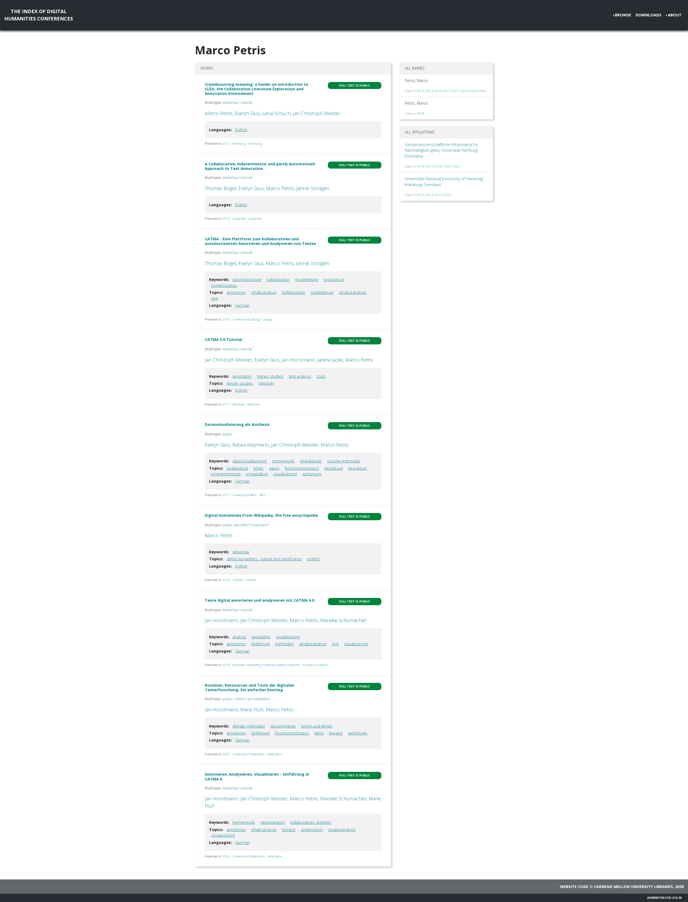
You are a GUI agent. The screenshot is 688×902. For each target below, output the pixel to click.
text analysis (300, 376)
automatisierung (246, 279)
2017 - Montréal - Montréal (241, 404)
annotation (242, 376)
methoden (284, 643)
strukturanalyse (352, 292)
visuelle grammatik (343, 461)
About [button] (675, 14)
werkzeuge (311, 473)
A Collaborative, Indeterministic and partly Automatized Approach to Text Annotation (260, 166)
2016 (438, 91)
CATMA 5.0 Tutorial (223, 339)
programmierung (226, 473)
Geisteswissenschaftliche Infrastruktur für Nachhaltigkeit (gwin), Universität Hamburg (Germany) (441, 150)
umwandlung (257, 473)
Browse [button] (623, 14)
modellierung (306, 279)
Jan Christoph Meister (316, 113)
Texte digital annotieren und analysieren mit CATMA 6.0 (259, 600)
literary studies (270, 376)
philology (266, 383)
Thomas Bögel (220, 188)
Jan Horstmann (298, 359)
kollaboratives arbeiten (310, 822)
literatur (336, 733)
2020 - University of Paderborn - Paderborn (252, 754)
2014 (429, 91)
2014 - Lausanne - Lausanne (241, 218)
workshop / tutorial (237, 102)
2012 (420, 91)
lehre (319, 733)
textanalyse (334, 279)
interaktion (357, 468)
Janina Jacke (330, 359)
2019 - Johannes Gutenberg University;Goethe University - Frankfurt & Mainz (275, 665)
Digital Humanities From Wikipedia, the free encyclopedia (261, 515)
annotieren (236, 292)
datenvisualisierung (249, 461)
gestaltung (333, 468)
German (242, 305)
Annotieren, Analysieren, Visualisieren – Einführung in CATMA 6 (257, 776)
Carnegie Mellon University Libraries (633, 886)
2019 (465, 91)
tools (321, 376)
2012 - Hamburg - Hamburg (242, 143)
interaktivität (311, 461)
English (241, 129)
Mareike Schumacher (343, 620)
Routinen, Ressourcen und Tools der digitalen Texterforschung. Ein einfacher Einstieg (249, 687)
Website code (574, 886)
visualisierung (285, 473)
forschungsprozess (302, 468)
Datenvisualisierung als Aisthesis (237, 424)
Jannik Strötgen (312, 188)
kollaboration (278, 279)
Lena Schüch (276, 113)
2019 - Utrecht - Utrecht (239, 580)
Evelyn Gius (247, 113)
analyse (239, 636)
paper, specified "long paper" (246, 524)
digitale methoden (248, 726)
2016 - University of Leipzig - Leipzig (247, 319)
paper (227, 434)
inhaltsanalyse (264, 292)
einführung (260, 643)
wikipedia (240, 551)
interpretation (272, 822)
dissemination (283, 726)
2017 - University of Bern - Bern (244, 495)
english (313, 558)
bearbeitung (237, 468)
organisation (312, 829)
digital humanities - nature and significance (264, 558)
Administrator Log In (664, 898)
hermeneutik (283, 461)
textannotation (224, 285)
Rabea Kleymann (250, 444)
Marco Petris (218, 113)
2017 (447, 91)
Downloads (648, 14)
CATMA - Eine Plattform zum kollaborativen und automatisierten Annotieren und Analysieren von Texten (260, 241)
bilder (258, 468)
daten (274, 468)
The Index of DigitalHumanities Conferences (38, 15)
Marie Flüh (251, 709)
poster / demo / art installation (246, 698)
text (214, 298)
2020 (474, 91)
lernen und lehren (316, 726)
